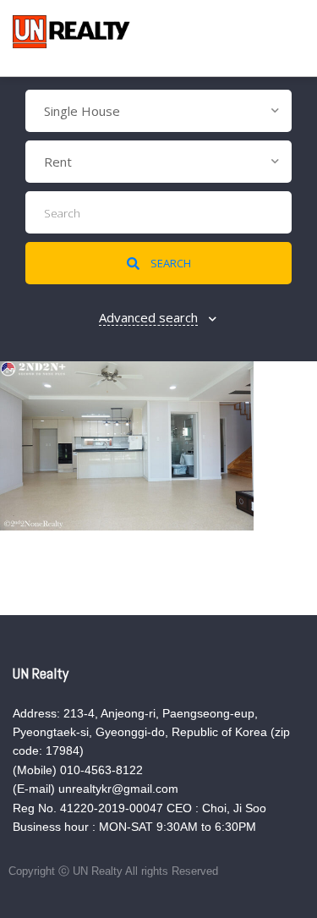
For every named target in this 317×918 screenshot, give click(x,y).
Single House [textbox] (82, 110)
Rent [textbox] (58, 161)
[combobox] (158, 111)
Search (169, 263)
